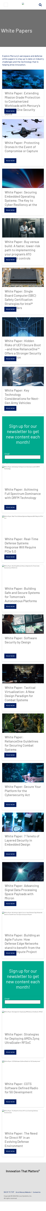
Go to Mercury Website (23, 1192)
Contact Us (37, 1192)
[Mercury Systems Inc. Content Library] (23, 4)
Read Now (10, 111)
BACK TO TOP (9, 1192)
